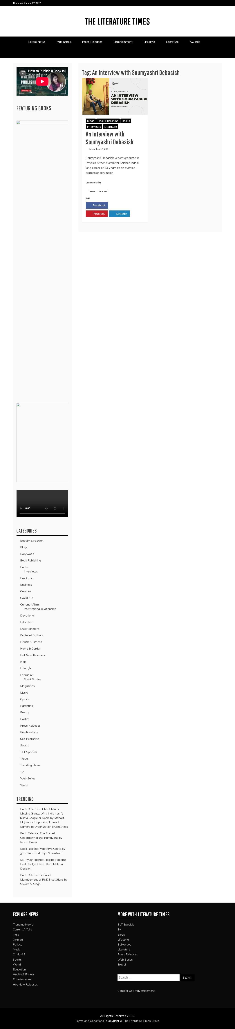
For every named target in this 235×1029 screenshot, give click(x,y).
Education (26, 622)
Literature (172, 41)
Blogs (90, 121)
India (23, 661)
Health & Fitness (31, 642)
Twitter (121, 205)
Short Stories (32, 679)
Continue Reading (93, 182)
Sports (24, 745)
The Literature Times (117, 21)
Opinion (25, 699)
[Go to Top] (230, 1025)
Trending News (30, 765)
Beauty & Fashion (32, 540)
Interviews (94, 126)
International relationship (40, 609)
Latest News (37, 41)
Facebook (99, 205)
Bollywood (27, 554)
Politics (25, 719)
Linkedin (121, 213)
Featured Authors (31, 635)
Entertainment (123, 41)
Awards (195, 41)
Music (24, 692)
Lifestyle (149, 41)
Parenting (26, 706)
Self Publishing (29, 739)
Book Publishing (108, 121)
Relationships (29, 732)
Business (26, 584)
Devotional (27, 615)
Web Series (27, 778)
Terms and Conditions (90, 1021)
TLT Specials (28, 752)
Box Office (27, 578)
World (24, 785)
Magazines (64, 41)
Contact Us (125, 990)
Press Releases (92, 41)
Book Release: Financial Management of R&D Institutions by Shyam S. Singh (44, 879)
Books (126, 121)
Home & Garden (30, 648)
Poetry (24, 712)
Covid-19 (26, 598)
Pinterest (98, 213)
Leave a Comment (98, 191)
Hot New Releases (32, 655)
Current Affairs (30, 604)
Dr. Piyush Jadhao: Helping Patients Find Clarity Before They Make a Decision (43, 864)
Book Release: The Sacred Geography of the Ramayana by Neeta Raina (41, 837)
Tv (22, 772)
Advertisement (145, 990)
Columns (25, 591)
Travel (24, 758)
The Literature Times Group (141, 1021)
